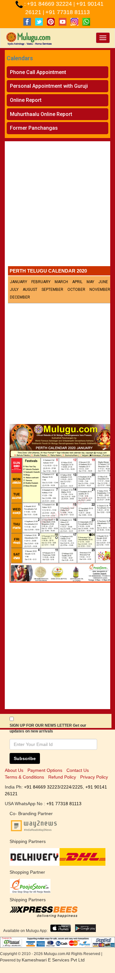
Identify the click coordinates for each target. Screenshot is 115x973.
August (30, 289)
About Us (14, 770)
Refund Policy (62, 777)
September (52, 289)
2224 (66, 786)
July (14, 289)
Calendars (20, 58)
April (77, 282)
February (40, 282)
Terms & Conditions (24, 777)
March (61, 282)
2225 (78, 786)
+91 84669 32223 (42, 786)
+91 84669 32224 (50, 4)
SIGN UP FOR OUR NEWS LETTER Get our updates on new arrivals (48, 728)
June (103, 282)
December (20, 297)
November (99, 289)
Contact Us (77, 770)
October (76, 289)
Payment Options (44, 770)
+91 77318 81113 (67, 12)
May (90, 282)
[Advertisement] (57, 205)
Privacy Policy (94, 777)
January (18, 282)
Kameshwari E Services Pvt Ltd (53, 959)
